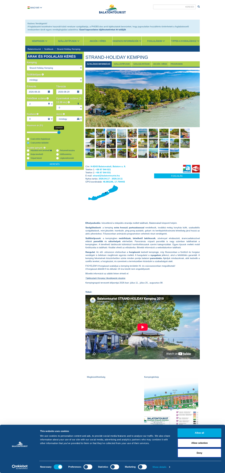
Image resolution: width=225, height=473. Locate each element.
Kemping (32, 62)
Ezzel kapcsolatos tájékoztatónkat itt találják (102, 29)
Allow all (199, 432)
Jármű (59, 114)
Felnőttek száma (37, 98)
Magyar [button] (35, 7)
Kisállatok (32, 114)
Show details (159, 467)
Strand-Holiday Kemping (68, 49)
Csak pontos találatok (40, 143)
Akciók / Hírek (98, 41)
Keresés (55, 164)
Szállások (48, 49)
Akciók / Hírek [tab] (160, 64)
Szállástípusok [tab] (122, 64)
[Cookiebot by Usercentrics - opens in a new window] (19, 467)
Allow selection (199, 443)
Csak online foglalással (40, 139)
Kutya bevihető (37, 154)
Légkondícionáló (67, 158)
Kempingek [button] (38, 41)
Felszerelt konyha (67, 150)
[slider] (58, 132)
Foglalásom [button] (155, 41)
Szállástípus (34, 74)
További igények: (35, 147)
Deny (199, 453)
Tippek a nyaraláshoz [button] (184, 41)
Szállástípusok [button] (67, 41)
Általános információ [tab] (98, 64)
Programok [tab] (177, 64)
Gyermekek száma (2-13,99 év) (69, 100)
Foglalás (176, 176)
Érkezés (31, 86)
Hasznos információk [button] (125, 41)
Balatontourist (34, 49)
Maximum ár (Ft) (35, 125)
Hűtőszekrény (65, 154)
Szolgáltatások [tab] (141, 64)
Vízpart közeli (36, 158)
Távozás (61, 86)
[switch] (88, 466)
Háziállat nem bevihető (40, 150)
